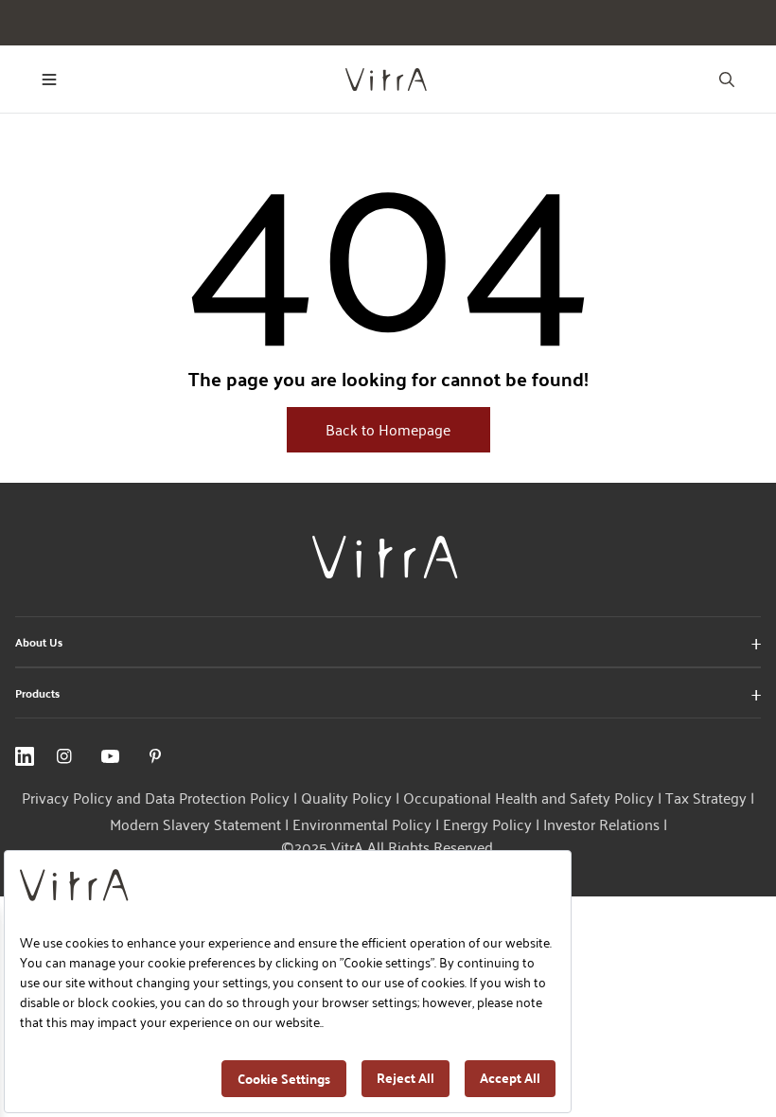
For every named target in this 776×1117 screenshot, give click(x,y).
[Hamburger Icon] (49, 79)
